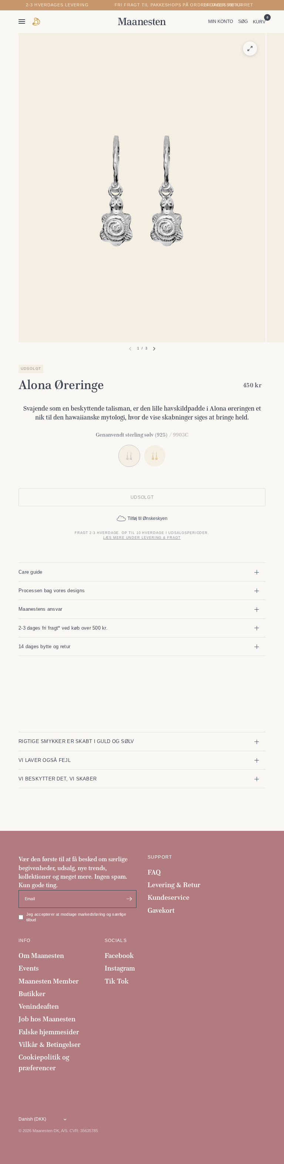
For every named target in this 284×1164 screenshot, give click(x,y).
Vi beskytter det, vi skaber (57, 779)
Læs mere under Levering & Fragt (141, 538)
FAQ (154, 872)
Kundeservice (168, 897)
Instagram (120, 968)
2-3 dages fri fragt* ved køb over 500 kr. (63, 628)
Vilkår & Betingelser (49, 1044)
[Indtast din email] (129, 899)
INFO (24, 940)
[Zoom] (250, 49)
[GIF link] (37, 21)
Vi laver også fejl (44, 760)
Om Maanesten (41, 955)
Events (28, 968)
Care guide (30, 572)
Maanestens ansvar (40, 609)
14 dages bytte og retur (44, 646)
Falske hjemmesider (48, 1032)
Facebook (119, 955)
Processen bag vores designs (51, 590)
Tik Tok (117, 981)
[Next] (154, 348)
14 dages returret (228, 5)
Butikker (31, 993)
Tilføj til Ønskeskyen (148, 518)
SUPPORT (160, 857)
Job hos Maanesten (46, 1019)
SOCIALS (116, 940)
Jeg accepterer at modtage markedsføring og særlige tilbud (76, 917)
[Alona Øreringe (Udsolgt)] (154, 455)
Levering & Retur (174, 885)
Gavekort (161, 910)
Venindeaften (38, 1006)
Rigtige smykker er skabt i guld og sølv (76, 741)
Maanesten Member (48, 981)
